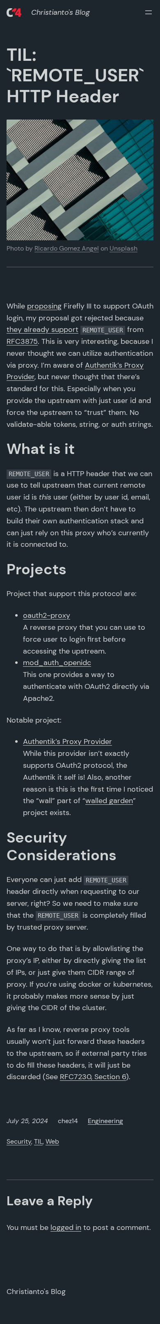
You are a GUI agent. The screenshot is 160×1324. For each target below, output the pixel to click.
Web (52, 1141)
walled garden (109, 801)
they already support (42, 329)
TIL (38, 1141)
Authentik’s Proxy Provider (67, 741)
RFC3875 (22, 341)
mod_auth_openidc (57, 663)
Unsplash (123, 248)
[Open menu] (148, 12)
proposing (44, 306)
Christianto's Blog (60, 12)
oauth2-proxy (46, 615)
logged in (65, 1227)
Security (19, 1141)
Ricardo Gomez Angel (66, 248)
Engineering (105, 1121)
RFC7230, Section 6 (93, 1077)
